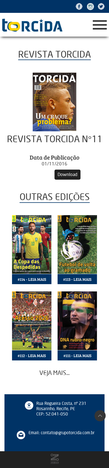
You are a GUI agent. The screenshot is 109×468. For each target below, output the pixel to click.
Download (67, 174)
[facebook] (79, 6)
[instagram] (90, 6)
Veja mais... (54, 373)
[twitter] (101, 6)
